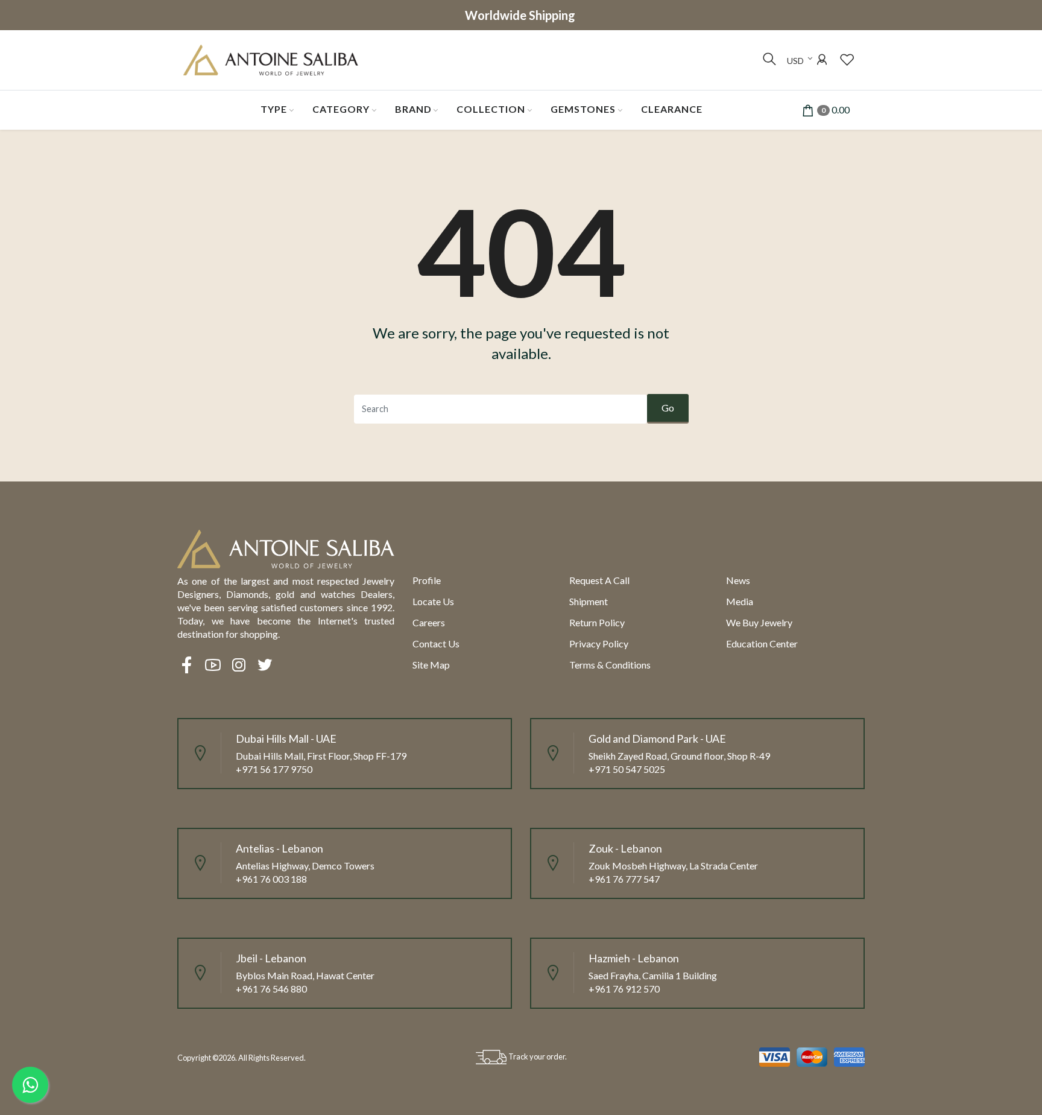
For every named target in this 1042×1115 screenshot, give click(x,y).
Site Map (431, 664)
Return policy (597, 622)
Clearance (672, 109)
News (738, 580)
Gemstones (583, 109)
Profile (426, 580)
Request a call (599, 580)
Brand (413, 109)
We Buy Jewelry (759, 622)
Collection (490, 109)
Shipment (588, 601)
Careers (428, 622)
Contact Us (435, 643)
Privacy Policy (598, 643)
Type (273, 109)
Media (739, 601)
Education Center (762, 643)
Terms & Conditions (610, 664)
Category (341, 109)
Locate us (433, 601)
